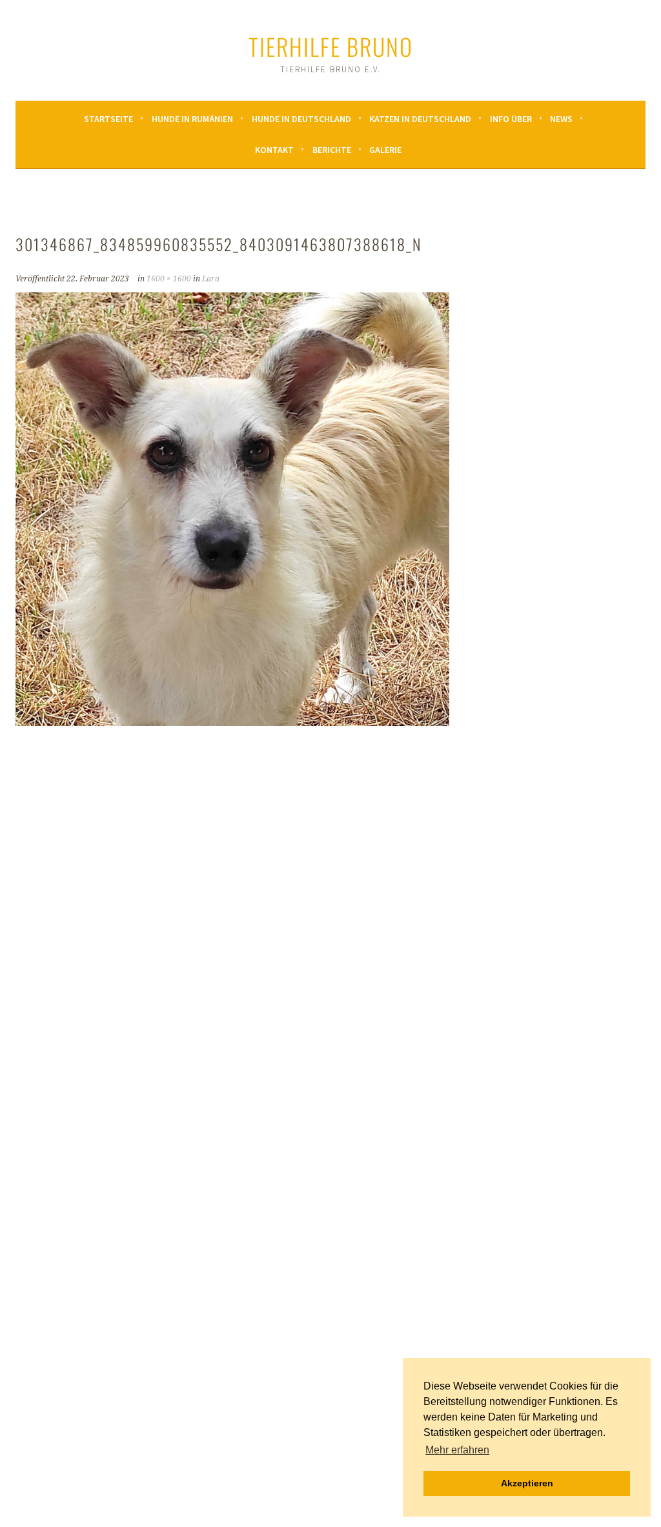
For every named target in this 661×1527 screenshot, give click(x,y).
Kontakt (274, 150)
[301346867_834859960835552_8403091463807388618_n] (232, 722)
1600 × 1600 (169, 278)
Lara (210, 278)
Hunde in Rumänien (192, 119)
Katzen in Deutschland (420, 119)
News (561, 119)
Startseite (108, 119)
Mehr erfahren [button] (457, 1449)
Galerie (385, 150)
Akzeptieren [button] (527, 1483)
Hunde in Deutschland (301, 119)
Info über (511, 119)
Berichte (331, 150)
